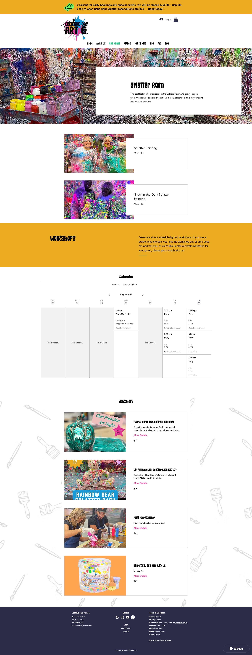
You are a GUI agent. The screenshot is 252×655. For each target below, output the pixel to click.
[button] (175, 19)
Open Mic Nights (181, 623)
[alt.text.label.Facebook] (117, 617)
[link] (157, 148)
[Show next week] (142, 294)
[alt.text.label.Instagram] (122, 617)
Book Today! (156, 9)
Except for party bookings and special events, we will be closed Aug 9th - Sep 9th (130, 5)
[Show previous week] (109, 294)
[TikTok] (133, 617)
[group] (53, 338)
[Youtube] (128, 617)
